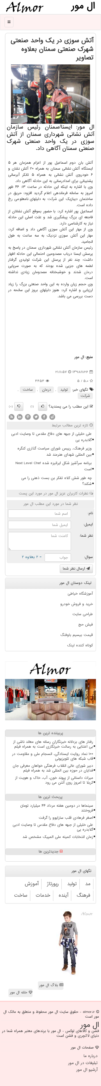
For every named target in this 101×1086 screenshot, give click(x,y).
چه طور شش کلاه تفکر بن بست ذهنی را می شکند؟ (56, 481)
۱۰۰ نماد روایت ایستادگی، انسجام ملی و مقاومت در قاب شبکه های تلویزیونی (52, 756)
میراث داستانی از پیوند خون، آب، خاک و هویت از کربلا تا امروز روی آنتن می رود (54, 780)
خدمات (43, 895)
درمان (88, 272)
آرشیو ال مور (87, 1070)
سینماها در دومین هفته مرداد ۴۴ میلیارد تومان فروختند (56, 808)
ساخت (28, 389)
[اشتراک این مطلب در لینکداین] (19, 417)
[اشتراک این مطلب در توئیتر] (36, 417)
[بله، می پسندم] (42, 406)
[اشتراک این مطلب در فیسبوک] (44, 417)
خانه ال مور (19, 992)
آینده (63, 895)
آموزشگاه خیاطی (80, 593)
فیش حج (85, 624)
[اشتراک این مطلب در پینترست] (27, 417)
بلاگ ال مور (49, 985)
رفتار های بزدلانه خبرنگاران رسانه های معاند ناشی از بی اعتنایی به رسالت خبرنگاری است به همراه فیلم (53, 744)
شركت (52, 199)
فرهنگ (83, 895)
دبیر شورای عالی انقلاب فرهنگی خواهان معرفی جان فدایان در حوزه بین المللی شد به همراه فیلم (53, 768)
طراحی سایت (82, 614)
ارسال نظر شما (74, 568)
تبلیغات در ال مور (83, 1063)
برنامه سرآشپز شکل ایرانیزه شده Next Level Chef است (53, 466)
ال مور (79, 357)
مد (87, 884)
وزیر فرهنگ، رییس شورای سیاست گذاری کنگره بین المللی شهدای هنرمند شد (54, 451)
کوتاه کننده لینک (80, 645)
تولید (64, 389)
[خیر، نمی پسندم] (18, 406)
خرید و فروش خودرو (76, 604)
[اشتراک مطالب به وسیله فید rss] (11, 417)
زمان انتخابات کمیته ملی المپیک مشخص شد (57, 837)
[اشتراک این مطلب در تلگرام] (52, 417)
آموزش (31, 884)
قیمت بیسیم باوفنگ (76, 635)
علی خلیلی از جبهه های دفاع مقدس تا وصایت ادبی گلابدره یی (51, 437)
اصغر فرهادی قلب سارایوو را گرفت (66, 817)
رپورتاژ (53, 884)
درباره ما (90, 1056)
